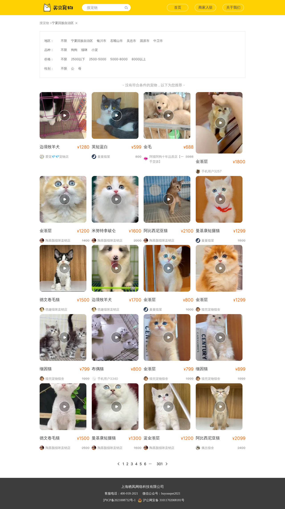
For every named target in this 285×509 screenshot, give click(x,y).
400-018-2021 (129, 493)
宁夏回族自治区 (82, 40)
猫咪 (84, 50)
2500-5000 (97, 59)
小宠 (95, 50)
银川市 (101, 40)
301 (160, 464)
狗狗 (74, 50)
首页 (177, 7)
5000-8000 (119, 59)
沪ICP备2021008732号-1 (119, 500)
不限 (64, 40)
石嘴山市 (116, 40)
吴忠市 (131, 40)
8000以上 (139, 59)
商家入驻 (205, 7)
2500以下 (78, 59)
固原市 (144, 40)
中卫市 (158, 40)
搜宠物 (44, 23)
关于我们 (233, 7)
